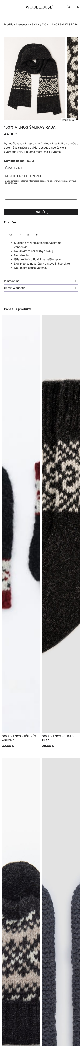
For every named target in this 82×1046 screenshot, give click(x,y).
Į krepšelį (41, 212)
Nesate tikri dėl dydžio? (23, 176)
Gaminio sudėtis (14, 288)
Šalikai (35, 24)
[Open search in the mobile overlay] (69, 6)
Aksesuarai (22, 24)
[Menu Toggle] (10, 6)
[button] (41, 222)
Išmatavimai (14, 168)
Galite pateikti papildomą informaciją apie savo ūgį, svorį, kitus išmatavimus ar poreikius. (40, 182)
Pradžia (8, 24)
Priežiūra (10, 222)
